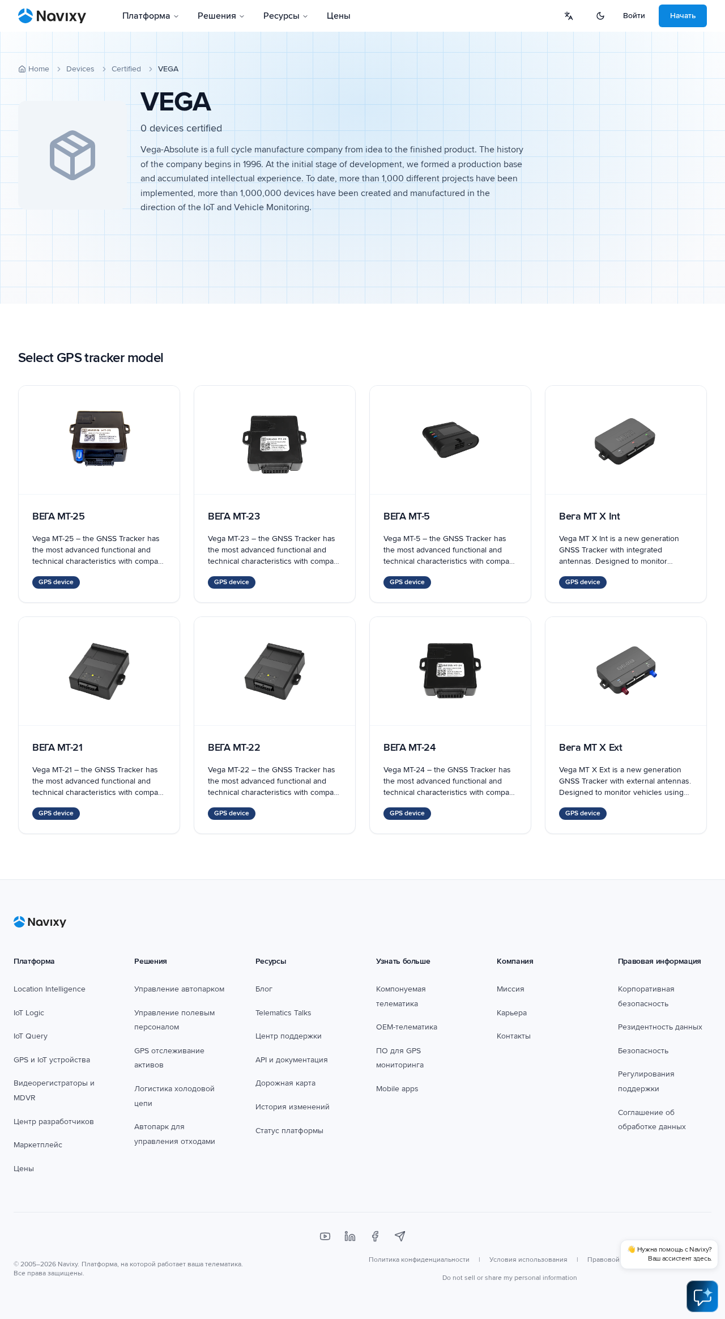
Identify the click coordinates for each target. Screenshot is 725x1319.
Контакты (514, 1036)
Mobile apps (397, 1089)
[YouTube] (325, 1236)
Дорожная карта (285, 1083)
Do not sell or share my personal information (509, 1278)
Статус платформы (289, 1130)
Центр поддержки (288, 1036)
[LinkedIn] (350, 1236)
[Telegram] (400, 1236)
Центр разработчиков (54, 1121)
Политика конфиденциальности (419, 1260)
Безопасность (643, 1051)
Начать (683, 15)
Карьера (512, 1013)
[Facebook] (375, 1236)
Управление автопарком (179, 989)
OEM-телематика (406, 1027)
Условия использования (528, 1260)
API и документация (291, 1060)
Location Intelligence (50, 989)
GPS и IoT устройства (52, 1060)
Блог (263, 989)
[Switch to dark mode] (600, 16)
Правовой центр (613, 1260)
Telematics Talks (283, 1013)
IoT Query (31, 1036)
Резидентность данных (660, 1027)
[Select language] (569, 16)
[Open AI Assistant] (702, 1296)
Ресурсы (281, 16)
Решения (217, 16)
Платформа (146, 16)
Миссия (510, 989)
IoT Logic (29, 1013)
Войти (634, 15)
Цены (339, 16)
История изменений (292, 1107)
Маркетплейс (38, 1145)
